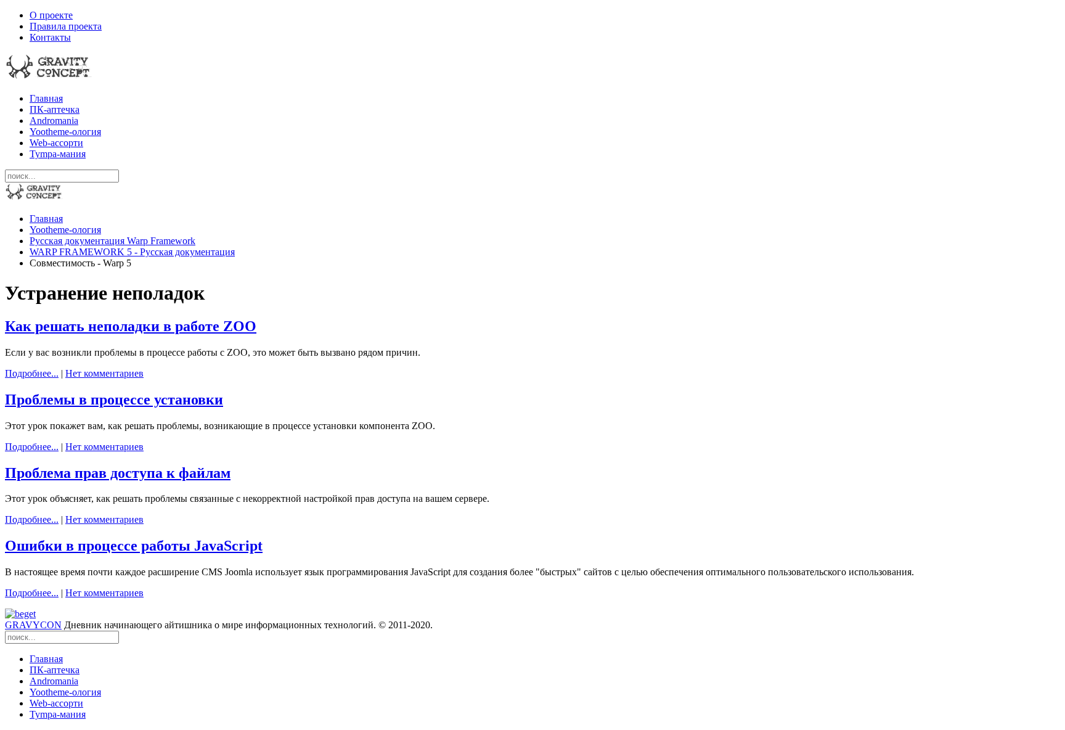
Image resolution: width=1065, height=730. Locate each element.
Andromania (54, 120)
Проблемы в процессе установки (114, 400)
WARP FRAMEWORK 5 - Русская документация (132, 252)
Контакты (50, 37)
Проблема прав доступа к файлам (118, 473)
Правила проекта (66, 26)
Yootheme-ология (65, 131)
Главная (46, 98)
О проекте (51, 15)
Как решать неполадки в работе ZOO (130, 326)
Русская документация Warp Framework (112, 241)
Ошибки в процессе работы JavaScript (134, 546)
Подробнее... (32, 373)
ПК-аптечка (55, 109)
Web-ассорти (56, 142)
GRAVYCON (33, 625)
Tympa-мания (58, 154)
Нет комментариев (104, 373)
